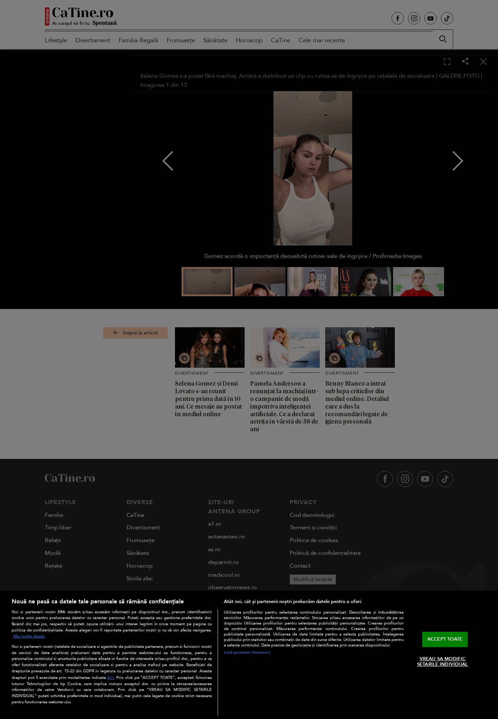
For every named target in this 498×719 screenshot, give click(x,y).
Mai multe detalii (29, 636)
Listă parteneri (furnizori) (247, 652)
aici (110, 677)
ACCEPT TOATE (445, 639)
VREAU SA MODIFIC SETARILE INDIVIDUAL (442, 662)
